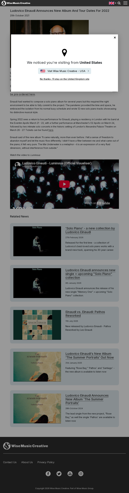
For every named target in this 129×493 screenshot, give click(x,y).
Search (119, 3)
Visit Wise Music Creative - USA (66, 71)
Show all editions (112, 3)
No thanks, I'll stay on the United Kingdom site (115, 37)
